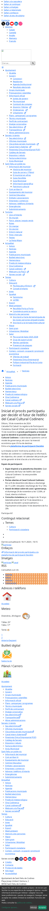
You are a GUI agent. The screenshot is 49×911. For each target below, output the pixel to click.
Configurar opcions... (10, 907)
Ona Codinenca (12, 397)
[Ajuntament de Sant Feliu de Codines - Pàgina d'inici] (16, 55)
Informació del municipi (16, 754)
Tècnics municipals (13, 706)
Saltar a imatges (11, 7)
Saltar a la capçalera (13, 1)
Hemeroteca (10, 391)
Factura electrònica (13, 746)
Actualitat (10, 371)
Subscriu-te (6, 661)
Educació (9, 819)
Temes (4, 814)
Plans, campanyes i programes (19, 703)
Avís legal (9, 870)
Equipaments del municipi (17, 760)
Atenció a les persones (15, 834)
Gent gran (9, 839)
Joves (7, 822)
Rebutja (33, 907)
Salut (7, 845)
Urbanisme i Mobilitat (15, 842)
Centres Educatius (13, 763)
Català (12, 29)
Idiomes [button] (8, 27)
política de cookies (24, 903)
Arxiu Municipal (12, 748)
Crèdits (8, 862)
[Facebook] (8, 23)
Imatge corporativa (14, 712)
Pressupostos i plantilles (16, 697)
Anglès (12, 35)
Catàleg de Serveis (13, 740)
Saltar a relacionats (12, 10)
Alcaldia (8, 689)
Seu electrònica (12, 714)
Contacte (5, 20)
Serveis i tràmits (8, 723)
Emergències (11, 774)
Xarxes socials (11, 405)
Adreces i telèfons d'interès (17, 771)
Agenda (8, 383)
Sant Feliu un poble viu (11, 751)
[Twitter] (3, 23)
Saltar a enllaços (11, 12)
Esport (8, 828)
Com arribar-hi (11, 757)
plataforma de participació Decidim (27, 446)
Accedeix (5, 603)
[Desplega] (17, 372)
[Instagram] (20, 23)
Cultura (8, 816)
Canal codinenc (12, 400)
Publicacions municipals (16, 386)
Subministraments (13, 777)
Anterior (5, 640)
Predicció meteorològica (16, 394)
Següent (12, 640)
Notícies (25, 371)
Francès (12, 41)
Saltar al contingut (12, 4)
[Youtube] (12, 23)
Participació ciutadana (15, 848)
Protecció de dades (13, 868)
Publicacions (11, 583)
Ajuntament (6, 686)
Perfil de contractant (14, 709)
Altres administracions (15, 720)
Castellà (12, 32)
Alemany (13, 38)
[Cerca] (33, 63)
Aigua (7, 836)
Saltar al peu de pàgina (14, 15)
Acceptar (42, 907)
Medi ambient (11, 831)
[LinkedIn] (16, 23)
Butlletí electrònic (13, 388)
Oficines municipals (14, 729)
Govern (8, 692)
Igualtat (8, 825)
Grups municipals (13, 695)
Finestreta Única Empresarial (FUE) (20, 737)
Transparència (11, 717)
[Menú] (2, 67)
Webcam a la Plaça (13, 403)
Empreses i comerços (14, 768)
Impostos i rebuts (13, 743)
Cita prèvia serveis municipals (18, 731)
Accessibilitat (11, 873)
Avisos (8, 377)
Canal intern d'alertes (14, 734)
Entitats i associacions (15, 765)
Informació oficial (13, 700)
